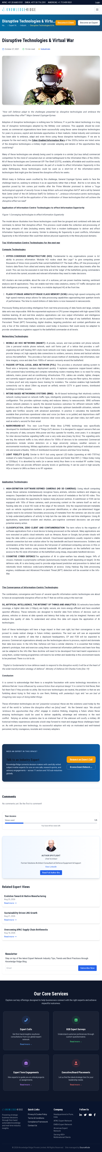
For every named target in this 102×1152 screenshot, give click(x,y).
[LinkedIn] (80, 1115)
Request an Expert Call (81, 759)
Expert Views (14, 25)
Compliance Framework (38, 1122)
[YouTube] (90, 1115)
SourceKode (85, 1147)
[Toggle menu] (97, 9)
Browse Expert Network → (81, 767)
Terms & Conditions (36, 1118)
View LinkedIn (51, 867)
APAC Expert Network (63, 1121)
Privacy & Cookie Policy (37, 1114)
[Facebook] (95, 1115)
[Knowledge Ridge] (18, 9)
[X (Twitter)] (85, 1115)
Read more (9, 903)
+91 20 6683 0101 (15, 2)
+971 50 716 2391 (38, 2)
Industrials (24, 25)
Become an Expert (89, 22)
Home (4, 25)
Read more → (26, 1044)
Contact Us (32, 1125)
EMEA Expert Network (63, 1124)
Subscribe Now (87, 968)
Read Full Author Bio (51, 873)
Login (97, 2)
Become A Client (66, 22)
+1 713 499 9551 (65, 2)
